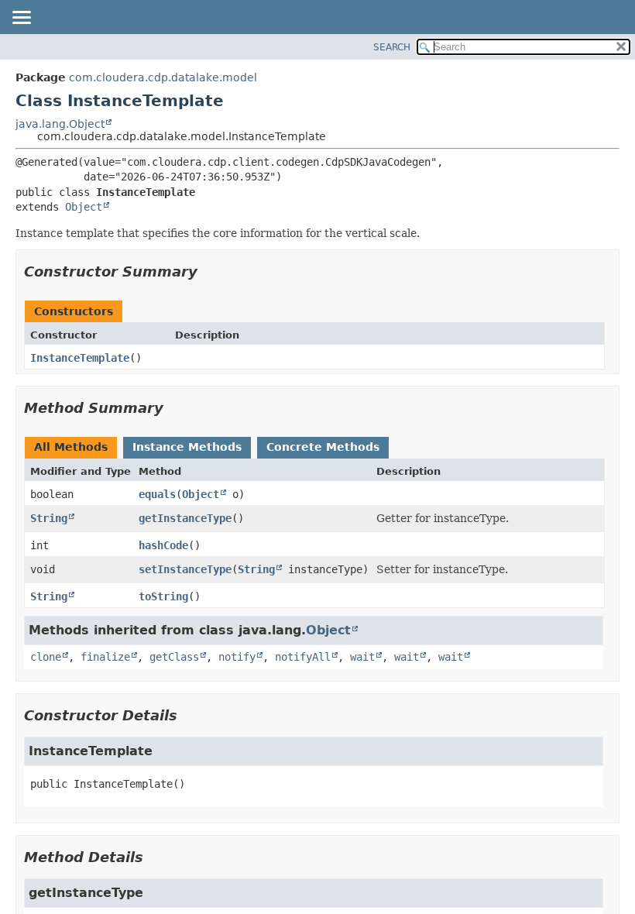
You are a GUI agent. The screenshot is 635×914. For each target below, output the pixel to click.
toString (163, 596)
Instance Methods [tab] (187, 447)
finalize (105, 657)
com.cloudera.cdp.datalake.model (163, 77)
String (48, 518)
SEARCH (391, 47)
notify (237, 657)
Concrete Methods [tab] (322, 447)
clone (45, 657)
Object (83, 207)
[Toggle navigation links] (21, 18)
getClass (174, 657)
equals (157, 494)
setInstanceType (185, 569)
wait (362, 657)
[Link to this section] (208, 271)
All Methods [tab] (71, 447)
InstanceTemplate (79, 358)
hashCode (163, 545)
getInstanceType (185, 518)
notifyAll (303, 657)
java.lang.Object (60, 124)
